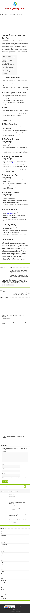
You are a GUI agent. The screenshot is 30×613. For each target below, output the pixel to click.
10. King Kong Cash (7, 71)
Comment (4, 451)
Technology (3, 594)
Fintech (2, 555)
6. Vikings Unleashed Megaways (9, 66)
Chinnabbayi (11, 494)
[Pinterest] (15, 609)
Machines (3, 573)
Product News (4, 582)
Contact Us (18, 606)
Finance (2, 553)
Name (3, 464)
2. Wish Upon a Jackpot (7, 60)
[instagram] (17, 609)
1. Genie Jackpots (6, 58)
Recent (2, 491)
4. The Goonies (6, 63)
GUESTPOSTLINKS (6, 40)
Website (3, 473)
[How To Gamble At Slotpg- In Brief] (4, 509)
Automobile (3, 535)
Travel (2, 596)
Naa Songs (23, 606)
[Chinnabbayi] (4, 497)
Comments (13, 491)
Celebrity (3, 542)
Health (2, 564)
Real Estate (3, 585)
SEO (2, 587)
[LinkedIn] (16, 609)
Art (1, 533)
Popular (7, 491)
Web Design (3, 598)
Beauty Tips (3, 537)
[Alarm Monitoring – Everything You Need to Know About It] (4, 521)
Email (3, 468)
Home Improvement (5, 567)
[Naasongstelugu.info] (15, 6)
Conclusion (6, 73)
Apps (2, 531)
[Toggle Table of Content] (14, 57)
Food (2, 558)
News (2, 576)
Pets (2, 578)
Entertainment (4, 549)
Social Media (3, 591)
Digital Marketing (4, 544)
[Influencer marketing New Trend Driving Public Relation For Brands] (4, 515)
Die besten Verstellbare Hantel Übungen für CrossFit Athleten (20, 293)
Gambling (7, 14)
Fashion (2, 551)
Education (3, 546)
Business (3, 540)
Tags (18, 491)
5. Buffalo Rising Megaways (8, 64)
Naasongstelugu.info (17, 611)
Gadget (2, 562)
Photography (3, 580)
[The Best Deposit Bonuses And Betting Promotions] (4, 504)
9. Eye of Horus (6, 70)
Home (2, 14)
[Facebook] (12, 609)
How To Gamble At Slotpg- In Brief (16, 508)
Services (2, 589)
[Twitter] (13, 609)
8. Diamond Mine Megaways (8, 68)
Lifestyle (2, 571)
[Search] (25, 486)
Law (2, 569)
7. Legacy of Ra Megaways (8, 67)
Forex (2, 560)
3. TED (4, 61)
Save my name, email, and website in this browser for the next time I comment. (14, 478)
